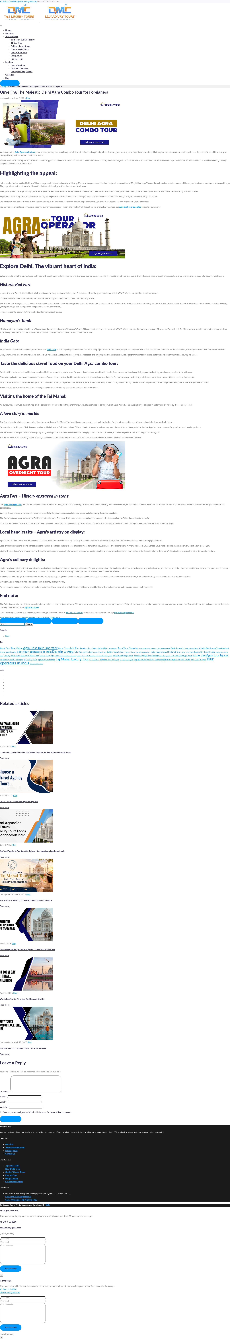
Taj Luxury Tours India (46, 660)
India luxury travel (159, 652)
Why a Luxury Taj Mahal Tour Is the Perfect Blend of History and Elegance (26, 900)
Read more (4, 758)
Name (3, 1097)
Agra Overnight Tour (68, 648)
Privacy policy (11, 1151)
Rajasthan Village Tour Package (146, 656)
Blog (7, 78)
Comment (5, 1092)
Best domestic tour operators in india (188, 648)
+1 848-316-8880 (8, 1222)
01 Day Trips (16, 43)
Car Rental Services (19, 69)
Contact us (10, 1154)
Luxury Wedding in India (21, 72)
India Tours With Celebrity (22, 40)
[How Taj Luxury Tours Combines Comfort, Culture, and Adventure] (26, 1039)
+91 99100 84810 (74, 613)
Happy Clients (11, 1179)
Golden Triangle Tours (15, 1172)
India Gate (51, 350)
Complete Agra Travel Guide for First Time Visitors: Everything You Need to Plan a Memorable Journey (35, 752)
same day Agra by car (166, 656)
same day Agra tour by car (210, 655)
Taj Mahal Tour (94, 660)
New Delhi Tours (12, 1169)
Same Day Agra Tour (182, 656)
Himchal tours (17, 59)
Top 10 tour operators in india (148, 660)
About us (9, 34)
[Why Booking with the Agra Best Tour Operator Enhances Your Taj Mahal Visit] (26, 941)
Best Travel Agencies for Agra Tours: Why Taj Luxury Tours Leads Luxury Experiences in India (32, 851)
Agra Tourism (113, 648)
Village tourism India (36, 664)
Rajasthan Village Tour (123, 656)
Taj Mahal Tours (12, 1166)
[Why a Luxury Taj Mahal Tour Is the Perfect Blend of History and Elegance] (26, 891)
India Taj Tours (174, 652)
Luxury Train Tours (19, 53)
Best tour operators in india (34, 651)
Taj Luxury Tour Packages (11, 660)
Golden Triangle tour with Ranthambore (137, 652)
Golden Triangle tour (99, 652)
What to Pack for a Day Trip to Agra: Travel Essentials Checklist (22, 999)
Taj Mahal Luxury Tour (72, 659)
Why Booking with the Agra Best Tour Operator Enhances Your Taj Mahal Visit (27, 950)
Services (9, 62)
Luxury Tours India (83, 656)
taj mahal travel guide (127, 660)
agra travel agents (144, 648)
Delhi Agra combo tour (25, 152)
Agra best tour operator (130, 207)
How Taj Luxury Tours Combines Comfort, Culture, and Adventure (23, 1048)
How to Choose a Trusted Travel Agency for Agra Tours (19, 802)
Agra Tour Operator (128, 648)
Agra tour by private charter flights (94, 648)
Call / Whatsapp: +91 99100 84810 (21, 1200)
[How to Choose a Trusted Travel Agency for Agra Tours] (26, 793)
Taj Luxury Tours (31, 608)
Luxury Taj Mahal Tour (30, 656)
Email (3, 1102)
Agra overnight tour (13, 505)
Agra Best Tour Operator (40, 648)
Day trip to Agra (62, 651)
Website (3, 1107)
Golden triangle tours (20, 46)
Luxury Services (18, 65)
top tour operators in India (176, 659)
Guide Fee (9, 75)
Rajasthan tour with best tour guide (100, 656)
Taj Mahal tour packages (109, 660)
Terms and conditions (15, 1148)
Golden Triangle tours (115, 652)
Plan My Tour (11, 1175)
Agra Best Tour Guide (11, 648)
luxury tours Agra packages (67, 656)
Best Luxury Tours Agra (215, 648)
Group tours (16, 56)
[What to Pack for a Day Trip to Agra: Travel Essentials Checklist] (26, 990)
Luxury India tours (12, 656)
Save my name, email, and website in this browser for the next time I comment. (37, 1112)
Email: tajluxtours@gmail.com (18, 1197)
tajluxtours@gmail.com (124, 613)
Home (8, 30)
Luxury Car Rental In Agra (204, 652)
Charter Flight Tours (20, 49)
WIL (48, 1205)
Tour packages (11, 37)
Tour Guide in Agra (198, 660)
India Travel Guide (188, 652)
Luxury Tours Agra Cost (49, 656)
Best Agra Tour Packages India (160, 648)
